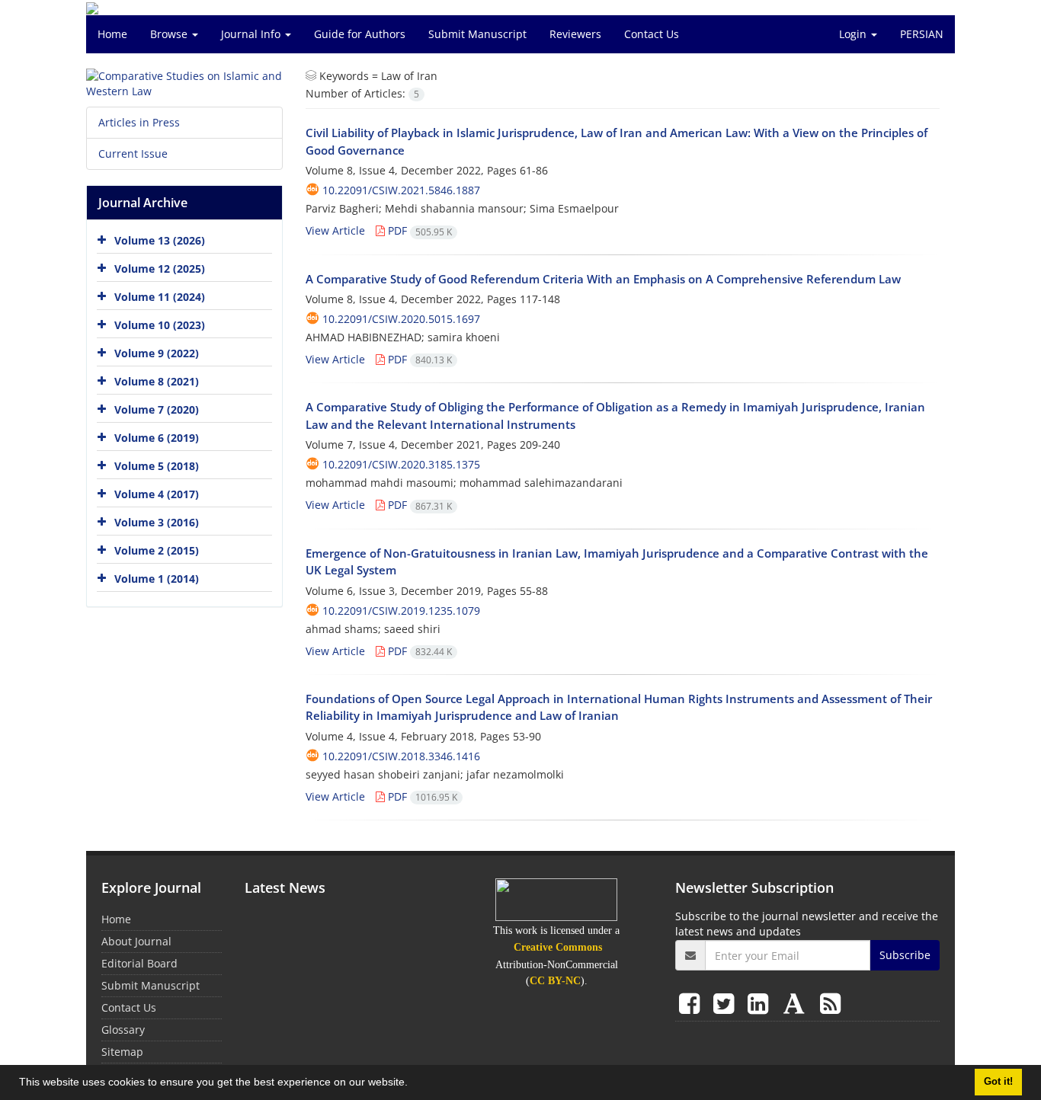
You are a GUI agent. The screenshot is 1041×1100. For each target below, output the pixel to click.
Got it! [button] (998, 1081)
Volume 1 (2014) (156, 578)
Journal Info (252, 34)
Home (112, 34)
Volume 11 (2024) (159, 296)
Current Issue (133, 153)
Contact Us (651, 34)
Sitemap (122, 1051)
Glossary (123, 1029)
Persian (921, 34)
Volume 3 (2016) (156, 522)
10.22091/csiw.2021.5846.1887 (401, 190)
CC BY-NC (555, 980)
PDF (418, 230)
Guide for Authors (359, 34)
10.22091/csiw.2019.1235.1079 (401, 610)
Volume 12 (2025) (159, 268)
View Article (335, 230)
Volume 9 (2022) (156, 353)
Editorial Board (139, 963)
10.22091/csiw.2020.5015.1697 (401, 319)
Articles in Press (139, 122)
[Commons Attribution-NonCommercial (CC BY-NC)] (556, 899)
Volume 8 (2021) (156, 381)
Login (854, 34)
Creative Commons (558, 947)
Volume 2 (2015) (156, 550)
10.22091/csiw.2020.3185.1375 (401, 464)
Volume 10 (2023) (159, 325)
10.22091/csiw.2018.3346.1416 (401, 756)
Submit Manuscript (477, 34)
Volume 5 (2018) (156, 466)
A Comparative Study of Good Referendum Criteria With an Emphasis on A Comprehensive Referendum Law (603, 278)
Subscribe (904, 955)
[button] (413, 1084)
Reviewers (575, 34)
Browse (170, 34)
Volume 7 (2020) (156, 409)
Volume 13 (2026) (159, 240)
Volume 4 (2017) (156, 494)
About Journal (136, 941)
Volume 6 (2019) (156, 437)
